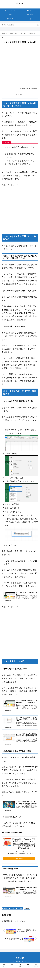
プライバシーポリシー (20, 961)
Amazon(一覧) (19, 858)
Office (5, 908)
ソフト (12, 908)
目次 (18, 94)
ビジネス (19, 908)
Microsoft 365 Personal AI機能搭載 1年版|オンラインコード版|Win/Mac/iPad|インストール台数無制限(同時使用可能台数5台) (23, 843)
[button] (38, 25)
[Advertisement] (20, 66)
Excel (27, 908)
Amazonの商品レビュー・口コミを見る (20, 853)
